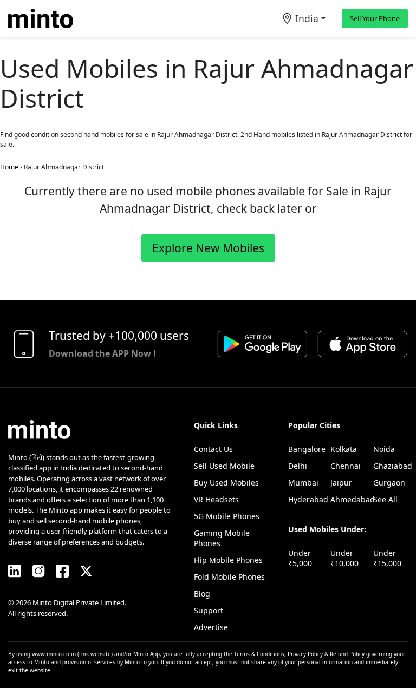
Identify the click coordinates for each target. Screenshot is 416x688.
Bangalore (307, 449)
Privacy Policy (305, 654)
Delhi (297, 466)
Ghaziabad (392, 466)
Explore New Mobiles (208, 247)
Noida (384, 449)
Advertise (211, 627)
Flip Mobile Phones (228, 560)
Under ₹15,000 (387, 558)
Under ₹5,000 (300, 558)
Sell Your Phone (375, 18)
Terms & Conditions (259, 654)
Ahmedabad (352, 499)
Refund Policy (347, 654)
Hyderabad (308, 499)
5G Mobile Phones (226, 516)
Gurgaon (389, 482)
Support (208, 610)
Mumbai (303, 482)
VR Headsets (216, 499)
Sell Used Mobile (224, 466)
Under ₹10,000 (344, 558)
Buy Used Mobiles (226, 482)
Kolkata (343, 449)
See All (385, 499)
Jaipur (341, 482)
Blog (202, 593)
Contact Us (213, 449)
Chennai (345, 466)
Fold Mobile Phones (229, 577)
